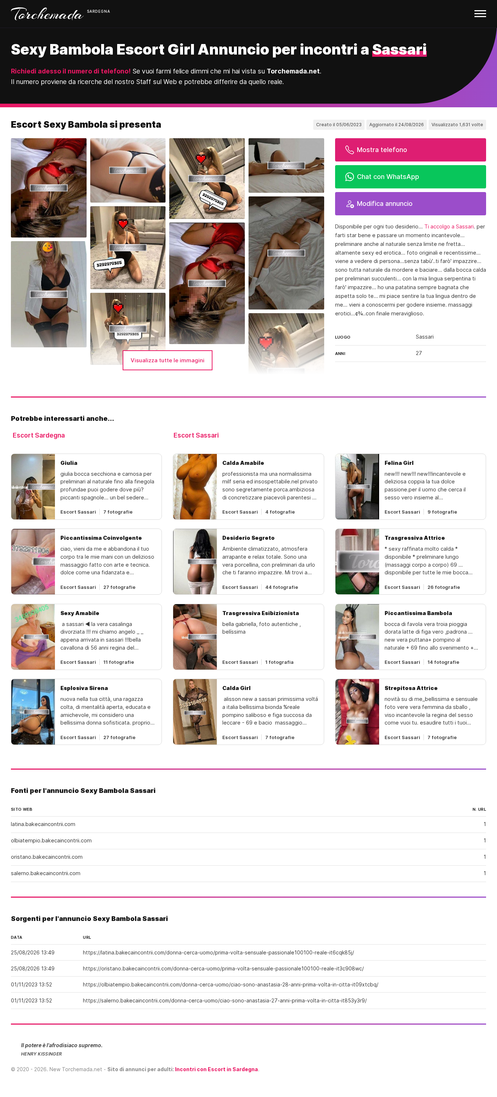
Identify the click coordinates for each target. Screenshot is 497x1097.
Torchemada (47, 13)
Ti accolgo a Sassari (449, 226)
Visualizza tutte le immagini (167, 360)
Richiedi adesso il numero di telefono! (71, 71)
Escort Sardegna (39, 435)
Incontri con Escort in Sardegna (216, 1069)
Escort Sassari (196, 435)
